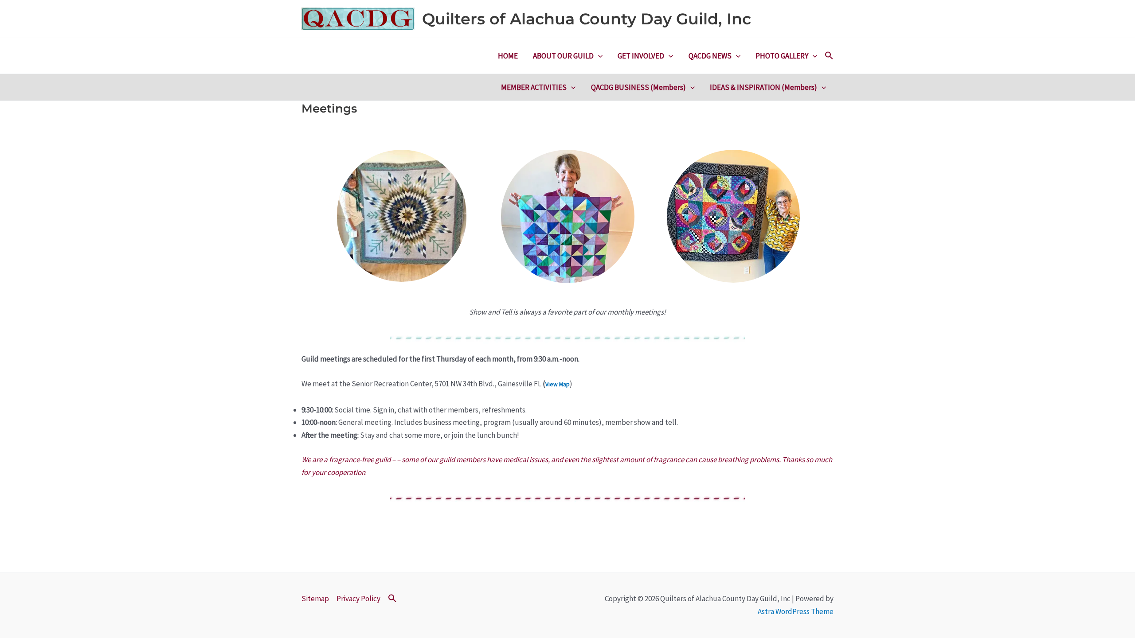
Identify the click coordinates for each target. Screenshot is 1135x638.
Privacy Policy (358, 598)
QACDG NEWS (710, 56)
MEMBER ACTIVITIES (534, 87)
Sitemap (315, 598)
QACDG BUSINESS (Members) (638, 87)
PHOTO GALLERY (781, 56)
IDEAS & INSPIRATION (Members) (763, 87)
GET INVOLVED (641, 56)
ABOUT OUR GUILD (563, 56)
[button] (598, 56)
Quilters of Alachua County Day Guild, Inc (586, 18)
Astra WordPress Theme (796, 611)
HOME (508, 56)
